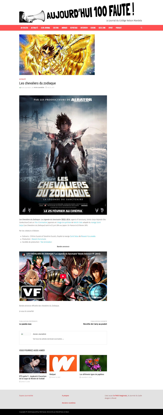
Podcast (119, 28)
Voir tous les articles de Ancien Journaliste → (48, 339)
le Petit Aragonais (120, 396)
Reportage (74, 28)
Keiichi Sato (78, 222)
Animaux (64, 28)
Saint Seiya (74, 236)
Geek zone (102, 28)
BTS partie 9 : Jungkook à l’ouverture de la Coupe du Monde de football (32, 377)
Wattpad (52, 374)
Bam (67, 412)
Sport (111, 28)
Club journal (45, 28)
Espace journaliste (26, 396)
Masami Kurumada (88, 236)
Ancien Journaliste (39, 87)
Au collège (24, 28)
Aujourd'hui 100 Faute (38, 412)
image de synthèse (64, 222)
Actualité (34, 28)
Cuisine (93, 28)
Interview (84, 28)
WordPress (60, 412)
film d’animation (41, 222)
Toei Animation (46, 242)
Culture (56, 28)
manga (93, 222)
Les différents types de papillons (92, 374)
